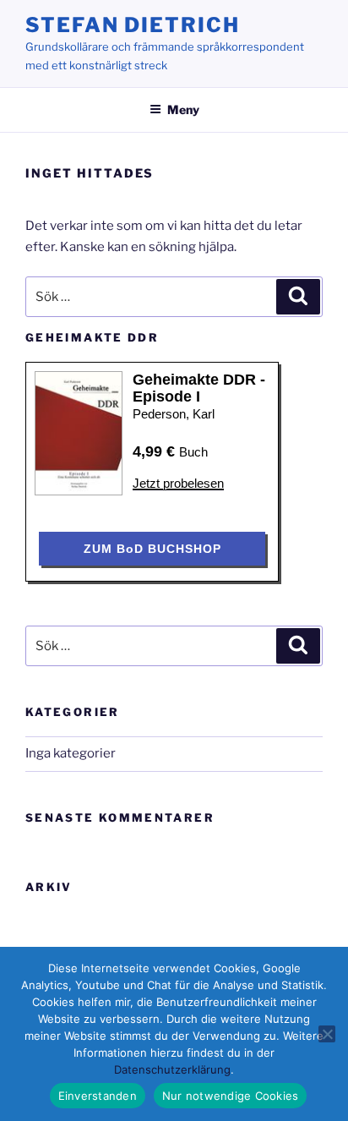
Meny (183, 109)
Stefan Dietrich (132, 25)
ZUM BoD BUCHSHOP (152, 548)
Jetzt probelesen (178, 483)
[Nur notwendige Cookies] (326, 1033)
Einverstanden (97, 1095)
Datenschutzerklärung (172, 1069)
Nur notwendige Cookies (230, 1095)
